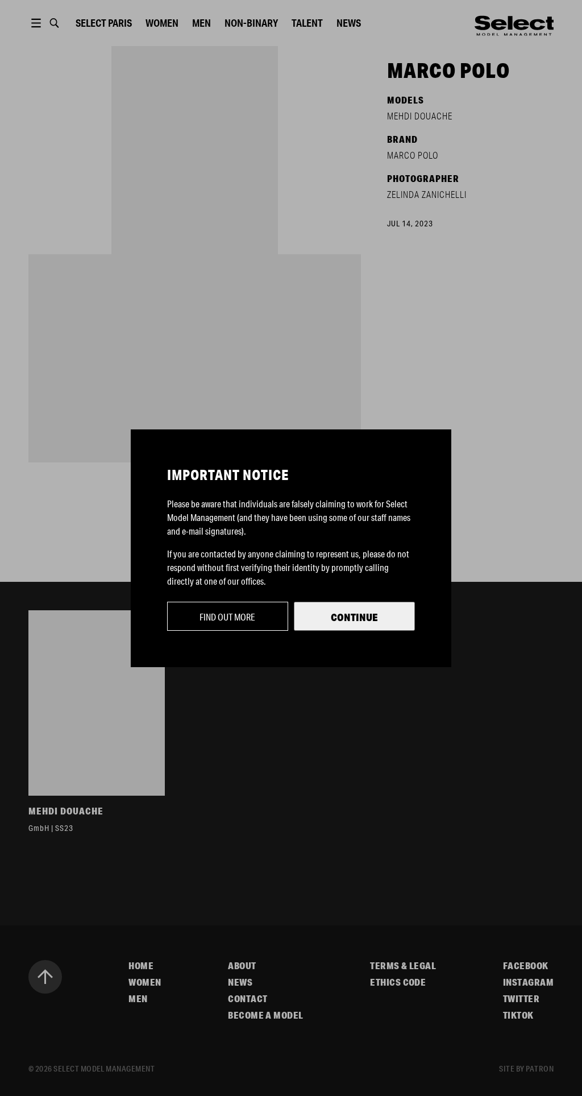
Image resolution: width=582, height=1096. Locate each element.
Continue (354, 617)
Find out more (227, 617)
